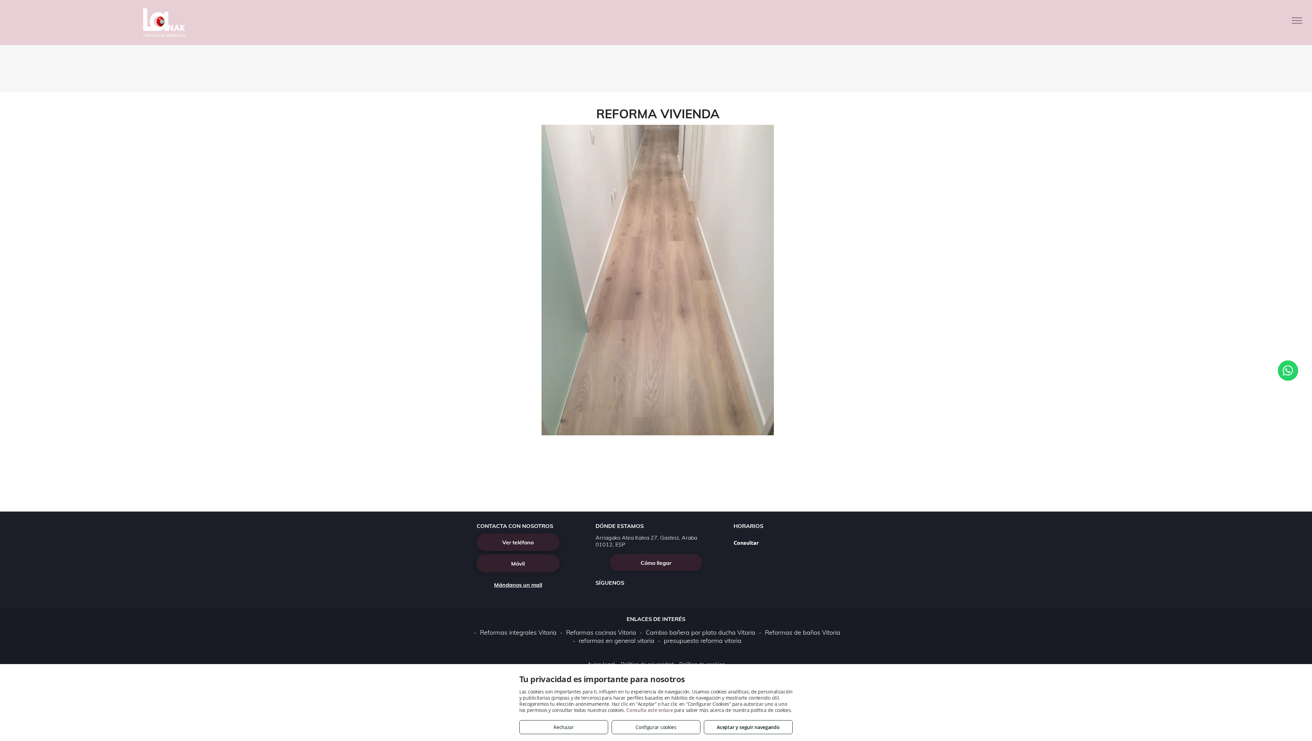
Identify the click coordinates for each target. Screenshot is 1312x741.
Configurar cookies (656, 727)
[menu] (1297, 20)
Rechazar (564, 727)
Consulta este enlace (649, 710)
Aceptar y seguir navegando (748, 727)
